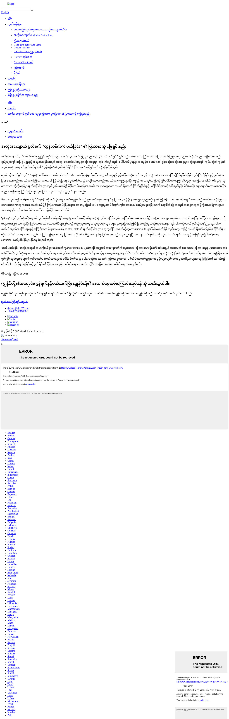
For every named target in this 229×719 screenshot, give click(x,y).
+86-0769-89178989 (17, 311)
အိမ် (9, 18)
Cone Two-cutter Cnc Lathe (27, 44)
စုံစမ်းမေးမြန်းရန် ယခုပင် (14, 301)
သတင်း (11, 78)
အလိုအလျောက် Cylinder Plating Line (33, 35)
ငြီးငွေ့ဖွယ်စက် (21, 40)
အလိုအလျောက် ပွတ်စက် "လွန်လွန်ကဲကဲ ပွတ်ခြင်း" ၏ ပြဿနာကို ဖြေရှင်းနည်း (48, 113)
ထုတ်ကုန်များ (14, 24)
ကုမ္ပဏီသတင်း (15, 131)
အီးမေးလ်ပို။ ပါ (9, 339)
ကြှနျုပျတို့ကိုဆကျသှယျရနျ (22, 95)
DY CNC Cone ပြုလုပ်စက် (28, 51)
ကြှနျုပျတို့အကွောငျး (18, 89)
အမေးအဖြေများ (16, 84)
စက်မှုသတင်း (14, 136)
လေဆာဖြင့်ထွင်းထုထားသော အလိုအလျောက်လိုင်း (40, 29)
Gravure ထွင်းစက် (23, 57)
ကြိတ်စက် (19, 67)
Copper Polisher (22, 47)
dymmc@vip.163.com (18, 308)
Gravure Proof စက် (23, 62)
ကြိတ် (17, 73)
